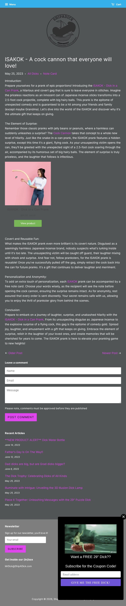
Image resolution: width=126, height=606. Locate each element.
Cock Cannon (62, 133)
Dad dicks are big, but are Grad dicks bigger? (35, 464)
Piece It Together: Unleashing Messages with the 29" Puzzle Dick (48, 499)
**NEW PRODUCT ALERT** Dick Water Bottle (35, 440)
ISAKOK (72, 281)
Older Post (15, 353)
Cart (118, 4)
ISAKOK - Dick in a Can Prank (24, 319)
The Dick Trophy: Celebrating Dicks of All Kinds (36, 476)
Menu (12, 4)
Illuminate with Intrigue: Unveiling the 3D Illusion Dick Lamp (44, 487)
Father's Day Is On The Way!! (24, 452)
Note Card (50, 73)
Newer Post (110, 353)
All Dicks (33, 73)
